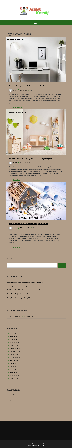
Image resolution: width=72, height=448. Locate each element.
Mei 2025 (13, 369)
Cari (9, 259)
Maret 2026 (13, 339)
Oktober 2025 (14, 354)
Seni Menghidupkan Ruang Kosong (17, 286)
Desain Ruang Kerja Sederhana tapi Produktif (28, 86)
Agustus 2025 (14, 360)
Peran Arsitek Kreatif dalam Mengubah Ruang (28, 223)
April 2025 (13, 372)
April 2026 (13, 336)
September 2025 (15, 357)
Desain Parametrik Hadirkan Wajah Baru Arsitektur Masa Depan (25, 282)
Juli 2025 (13, 363)
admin (15, 90)
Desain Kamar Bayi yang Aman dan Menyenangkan (30, 158)
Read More (16, 107)
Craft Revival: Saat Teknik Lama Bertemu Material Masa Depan (25, 290)
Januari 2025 (14, 378)
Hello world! (30, 316)
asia (11, 397)
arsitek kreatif (14, 394)
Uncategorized (14, 403)
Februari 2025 (14, 375)
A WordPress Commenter (14, 316)
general (12, 400)
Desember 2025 (15, 348)
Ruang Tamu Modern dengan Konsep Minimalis (20, 298)
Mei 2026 (13, 333)
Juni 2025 (13, 366)
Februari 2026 (14, 342)
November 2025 (15, 351)
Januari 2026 (14, 345)
